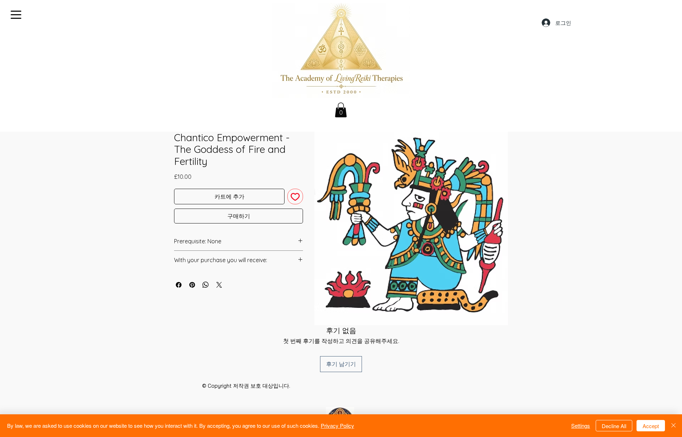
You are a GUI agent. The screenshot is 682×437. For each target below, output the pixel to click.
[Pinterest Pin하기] (192, 285)
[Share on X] (219, 285)
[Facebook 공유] (178, 285)
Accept (651, 426)
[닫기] (673, 425)
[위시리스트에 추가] (295, 196)
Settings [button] (580, 425)
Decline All (614, 426)
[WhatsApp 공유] (205, 285)
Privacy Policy (337, 425)
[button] (341, 110)
